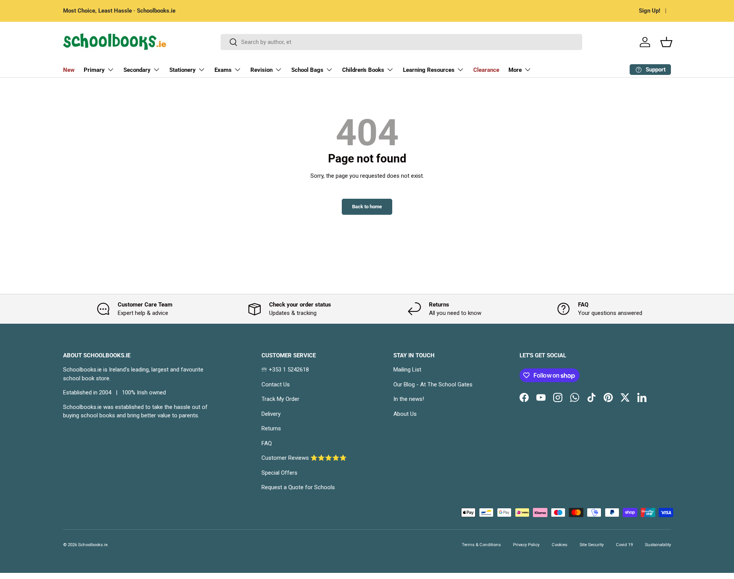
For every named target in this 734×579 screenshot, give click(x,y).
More (515, 69)
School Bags (307, 69)
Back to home (367, 206)
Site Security (592, 544)
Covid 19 (624, 544)
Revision (261, 69)
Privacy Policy (526, 544)
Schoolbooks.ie (92, 544)
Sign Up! (649, 10)
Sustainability (658, 544)
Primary (94, 69)
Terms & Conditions (481, 544)
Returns (271, 428)
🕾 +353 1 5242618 (285, 369)
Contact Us (275, 384)
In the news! (408, 399)
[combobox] (402, 42)
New (69, 69)
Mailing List (407, 369)
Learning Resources (429, 69)
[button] (666, 42)
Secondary (137, 69)
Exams (223, 69)
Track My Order (280, 399)
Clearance (486, 69)
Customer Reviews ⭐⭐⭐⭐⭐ (304, 457)
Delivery (271, 413)
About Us (405, 413)
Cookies (559, 544)
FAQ (266, 443)
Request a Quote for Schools (298, 487)
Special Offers (279, 472)
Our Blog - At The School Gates (433, 384)
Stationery (182, 69)
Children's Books (363, 69)
